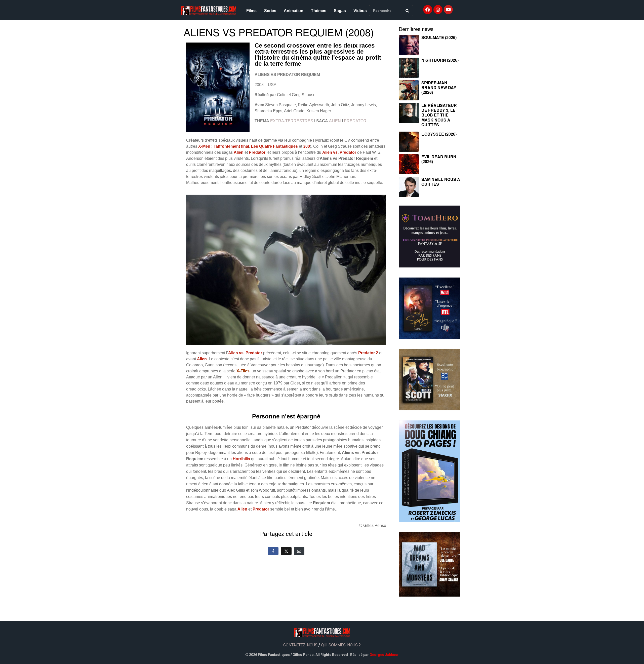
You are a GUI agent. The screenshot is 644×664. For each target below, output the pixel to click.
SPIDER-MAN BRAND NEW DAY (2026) (438, 87)
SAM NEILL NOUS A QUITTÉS (440, 181)
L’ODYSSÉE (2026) (439, 134)
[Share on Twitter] (286, 551)
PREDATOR (355, 121)
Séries (270, 11)
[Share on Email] (299, 551)
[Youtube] (448, 9)
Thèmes (318, 11)
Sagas (340, 11)
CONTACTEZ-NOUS (300, 645)
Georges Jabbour (384, 655)
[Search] (407, 10)
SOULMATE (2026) (439, 37)
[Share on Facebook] (273, 551)
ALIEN (335, 121)
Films (251, 11)
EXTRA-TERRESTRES (291, 121)
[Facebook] (427, 9)
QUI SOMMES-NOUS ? (341, 645)
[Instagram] (437, 9)
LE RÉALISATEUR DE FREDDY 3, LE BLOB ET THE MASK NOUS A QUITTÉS (439, 115)
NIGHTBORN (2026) (440, 60)
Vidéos (360, 11)
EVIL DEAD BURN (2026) (438, 159)
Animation (293, 11)
